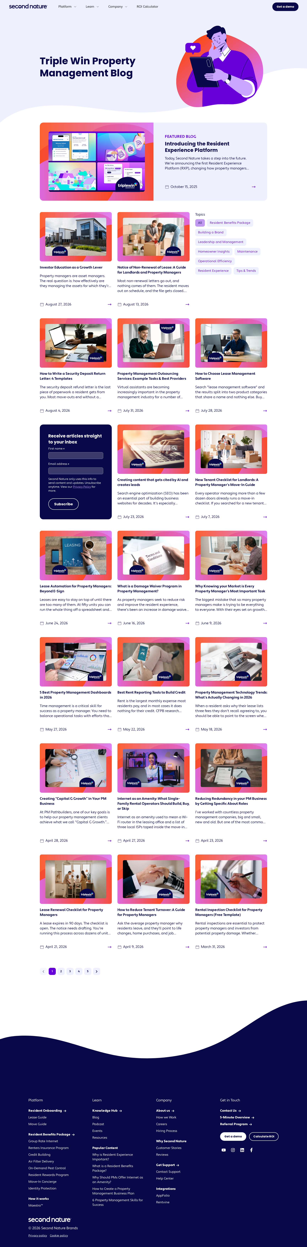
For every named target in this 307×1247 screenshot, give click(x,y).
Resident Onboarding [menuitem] (45, 1111)
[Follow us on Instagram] (232, 1150)
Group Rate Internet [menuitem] (43, 1141)
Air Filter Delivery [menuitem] (41, 1161)
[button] (43, 971)
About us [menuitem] (163, 1111)
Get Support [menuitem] (165, 1165)
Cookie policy (59, 1235)
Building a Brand (211, 232)
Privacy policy (37, 1235)
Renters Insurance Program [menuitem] (48, 1148)
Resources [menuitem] (99, 1138)
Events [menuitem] (97, 1131)
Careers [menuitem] (161, 1124)
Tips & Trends (246, 271)
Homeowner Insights (214, 252)
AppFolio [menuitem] (163, 1196)
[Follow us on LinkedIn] (242, 1150)
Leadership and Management (221, 242)
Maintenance (247, 252)
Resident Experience (213, 271)
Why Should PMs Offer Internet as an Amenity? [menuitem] (117, 1179)
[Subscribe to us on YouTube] (223, 1150)
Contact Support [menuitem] (168, 1172)
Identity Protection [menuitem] (42, 1188)
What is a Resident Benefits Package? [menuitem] (112, 1168)
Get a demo (285, 7)
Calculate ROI (263, 1136)
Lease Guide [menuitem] (37, 1117)
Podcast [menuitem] (98, 1124)
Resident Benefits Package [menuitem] (49, 1134)
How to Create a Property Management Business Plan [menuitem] (113, 1191)
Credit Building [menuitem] (39, 1155)
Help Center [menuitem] (165, 1178)
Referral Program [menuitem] (234, 1124)
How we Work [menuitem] (166, 1117)
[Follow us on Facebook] (251, 1150)
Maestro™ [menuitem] (35, 1205)
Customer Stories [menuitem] (168, 1148)
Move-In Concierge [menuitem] (42, 1182)
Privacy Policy (82, 487)
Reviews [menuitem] (162, 1155)
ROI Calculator (147, 7)
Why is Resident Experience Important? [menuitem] (112, 1157)
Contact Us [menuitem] (228, 1111)
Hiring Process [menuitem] (166, 1131)
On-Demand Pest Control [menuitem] (47, 1168)
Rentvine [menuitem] (162, 1202)
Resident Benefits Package (230, 223)
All (200, 223)
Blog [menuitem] (95, 1117)
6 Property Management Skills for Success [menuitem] (117, 1202)
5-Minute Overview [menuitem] (235, 1117)
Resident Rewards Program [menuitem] (48, 1175)
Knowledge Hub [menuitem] (105, 1111)
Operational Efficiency (215, 261)
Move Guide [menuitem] (37, 1124)
